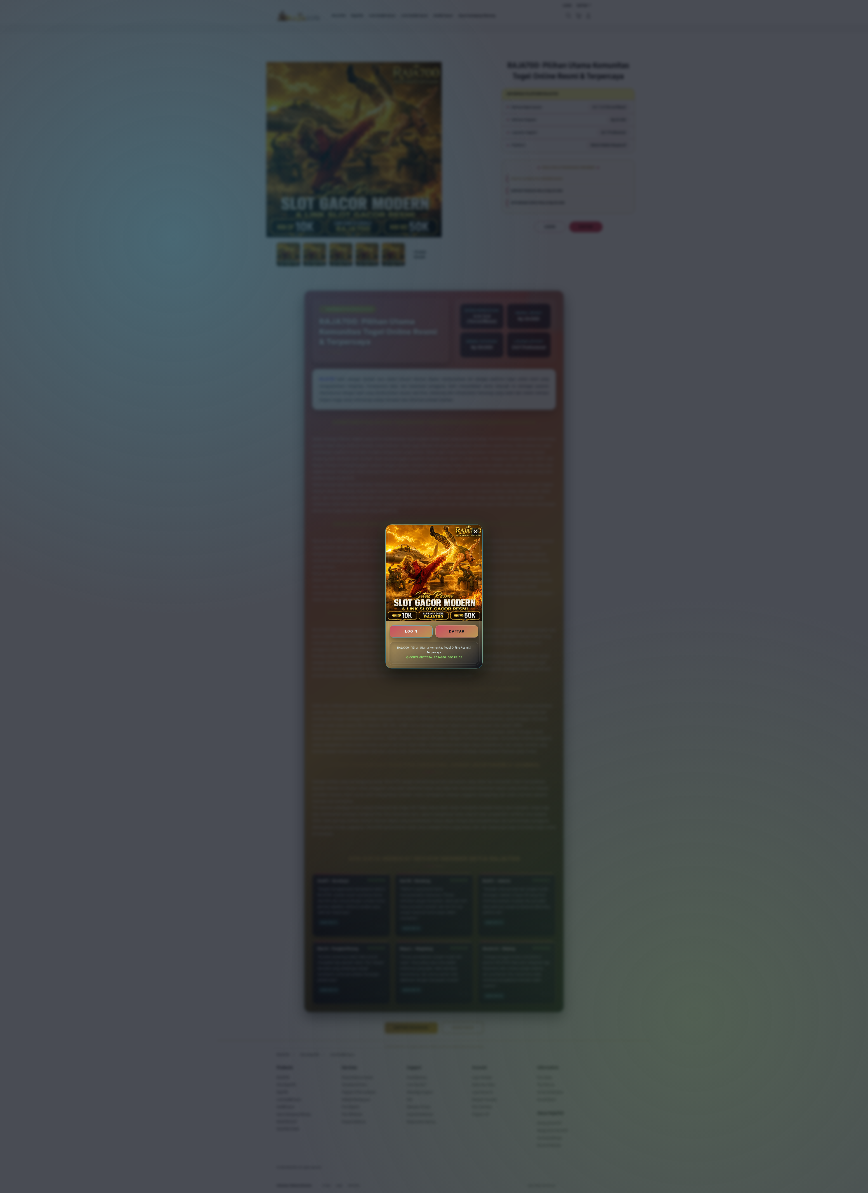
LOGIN (411, 631)
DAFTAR (457, 631)
